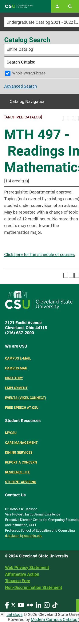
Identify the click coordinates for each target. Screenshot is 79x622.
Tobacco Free (17, 580)
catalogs (15, 614)
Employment (16, 388)
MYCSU (11, 433)
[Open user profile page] (57, 6)
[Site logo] (18, 6)
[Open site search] (70, 6)
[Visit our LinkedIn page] (38, 605)
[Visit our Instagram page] (47, 605)
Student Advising (20, 482)
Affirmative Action (22, 574)
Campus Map (16, 368)
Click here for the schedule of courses (39, 254)
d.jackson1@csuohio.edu (23, 536)
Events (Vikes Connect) (25, 398)
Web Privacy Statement (27, 567)
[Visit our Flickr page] (30, 605)
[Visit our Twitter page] (13, 605)
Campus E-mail (18, 358)
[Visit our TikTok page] (55, 605)
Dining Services (18, 452)
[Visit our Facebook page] (7, 605)
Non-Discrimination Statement (33, 587)
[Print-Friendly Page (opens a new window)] (76, 118)
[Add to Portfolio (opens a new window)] (65, 118)
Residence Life (17, 472)
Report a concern (21, 462)
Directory (14, 378)
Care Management (21, 443)
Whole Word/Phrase (29, 73)
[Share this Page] (71, 118)
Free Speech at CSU (22, 408)
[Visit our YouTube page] (21, 605)
